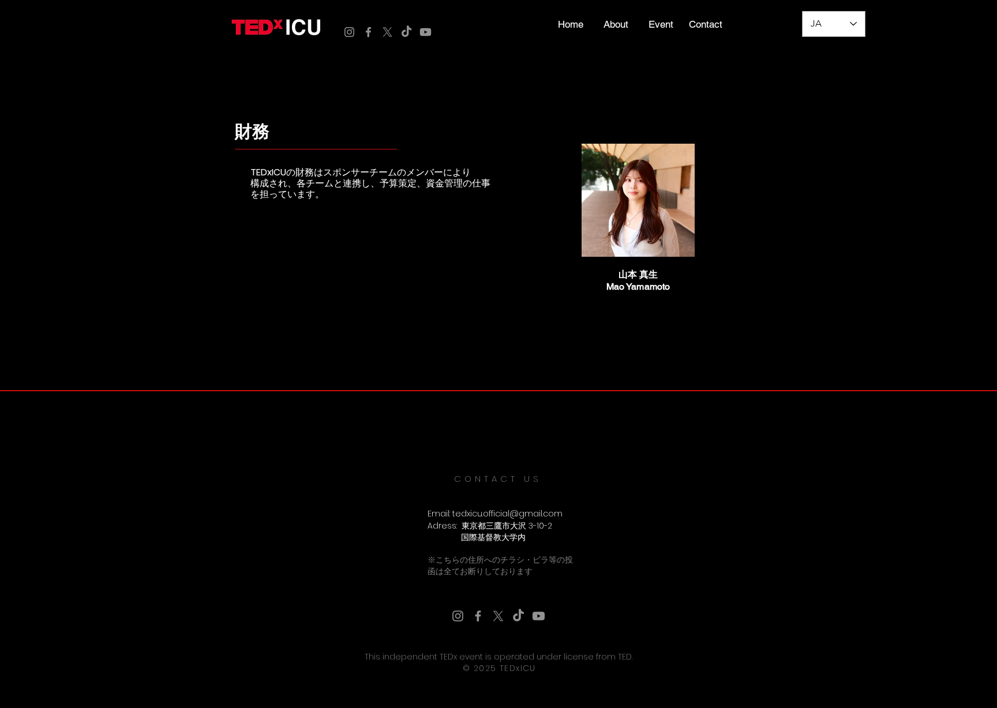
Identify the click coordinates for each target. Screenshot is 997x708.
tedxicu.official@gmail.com (507, 513)
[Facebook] (368, 32)
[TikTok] (406, 32)
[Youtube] (425, 32)
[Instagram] (349, 32)
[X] (387, 32)
